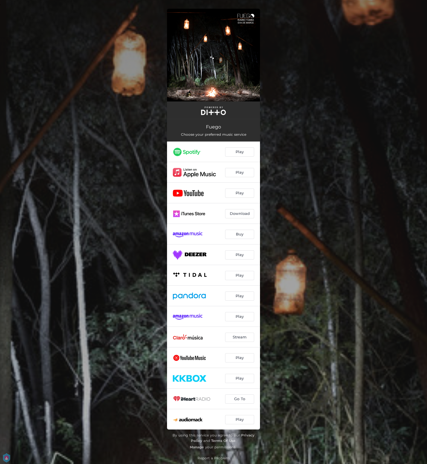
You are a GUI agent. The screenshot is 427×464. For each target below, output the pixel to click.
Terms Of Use (223, 440)
